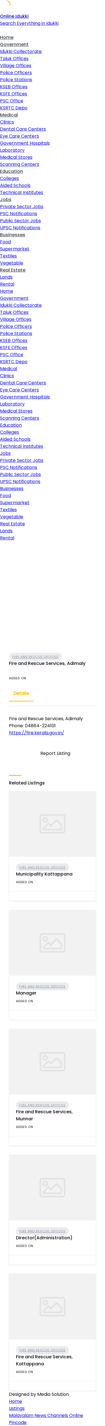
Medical (9, 115)
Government (14, 44)
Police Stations (16, 79)
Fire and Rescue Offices (35, 656)
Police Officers (16, 72)
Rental (7, 284)
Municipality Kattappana (44, 874)
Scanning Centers (19, 164)
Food (5, 242)
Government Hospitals (25, 143)
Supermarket (14, 249)
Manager (26, 993)
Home (6, 37)
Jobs (5, 199)
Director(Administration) (44, 1238)
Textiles (8, 256)
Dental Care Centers (23, 129)
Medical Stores (16, 157)
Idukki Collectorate (21, 51)
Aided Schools (15, 185)
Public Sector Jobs (20, 220)
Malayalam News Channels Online (46, 1415)
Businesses (12, 235)
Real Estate (12, 270)
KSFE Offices (13, 94)
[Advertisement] (52, 597)
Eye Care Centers (19, 136)
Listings (17, 1408)
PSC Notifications (18, 213)
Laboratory (12, 150)
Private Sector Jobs (21, 206)
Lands (6, 277)
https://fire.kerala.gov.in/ (36, 732)
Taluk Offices (14, 58)
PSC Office (11, 101)
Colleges (9, 178)
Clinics (7, 122)
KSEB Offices (13, 86)
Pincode (18, 1422)
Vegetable (11, 263)
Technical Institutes (21, 192)
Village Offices (15, 65)
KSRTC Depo (13, 108)
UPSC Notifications (20, 227)
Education (11, 171)
